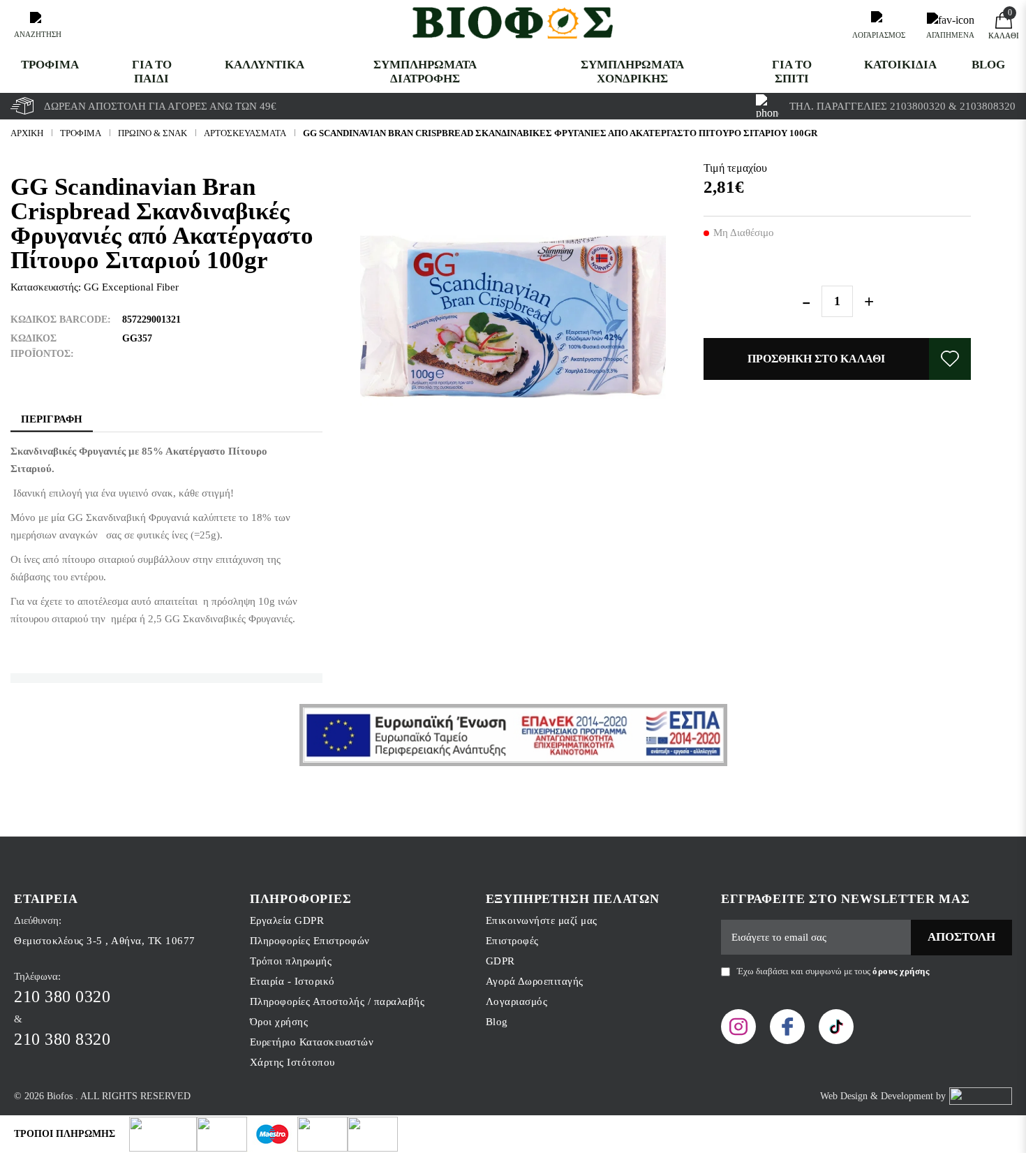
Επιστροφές (512, 940)
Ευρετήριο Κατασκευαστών (312, 1042)
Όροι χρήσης (279, 1021)
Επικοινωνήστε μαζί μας (541, 920)
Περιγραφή (51, 419)
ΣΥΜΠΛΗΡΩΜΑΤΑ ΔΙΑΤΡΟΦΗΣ (425, 71)
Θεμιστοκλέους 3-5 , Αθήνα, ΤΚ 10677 (104, 940)
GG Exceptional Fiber (131, 287)
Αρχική (26, 133)
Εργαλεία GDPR (287, 920)
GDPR (500, 961)
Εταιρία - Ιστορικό (292, 981)
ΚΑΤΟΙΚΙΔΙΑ (900, 64)
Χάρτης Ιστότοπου (292, 1062)
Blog (988, 64)
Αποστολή (961, 936)
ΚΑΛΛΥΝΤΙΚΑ (264, 64)
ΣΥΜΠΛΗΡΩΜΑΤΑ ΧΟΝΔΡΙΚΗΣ (632, 71)
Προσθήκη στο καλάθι (816, 359)
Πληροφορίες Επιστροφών (310, 940)
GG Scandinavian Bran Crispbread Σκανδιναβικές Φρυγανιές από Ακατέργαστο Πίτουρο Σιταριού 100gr (560, 133)
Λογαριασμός (517, 1001)
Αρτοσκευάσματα (245, 133)
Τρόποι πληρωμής (291, 961)
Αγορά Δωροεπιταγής (534, 981)
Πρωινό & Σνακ (152, 133)
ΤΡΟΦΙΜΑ (50, 64)
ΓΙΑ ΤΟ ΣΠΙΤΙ (792, 71)
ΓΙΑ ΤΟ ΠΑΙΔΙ (152, 71)
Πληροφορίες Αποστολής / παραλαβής (337, 1001)
